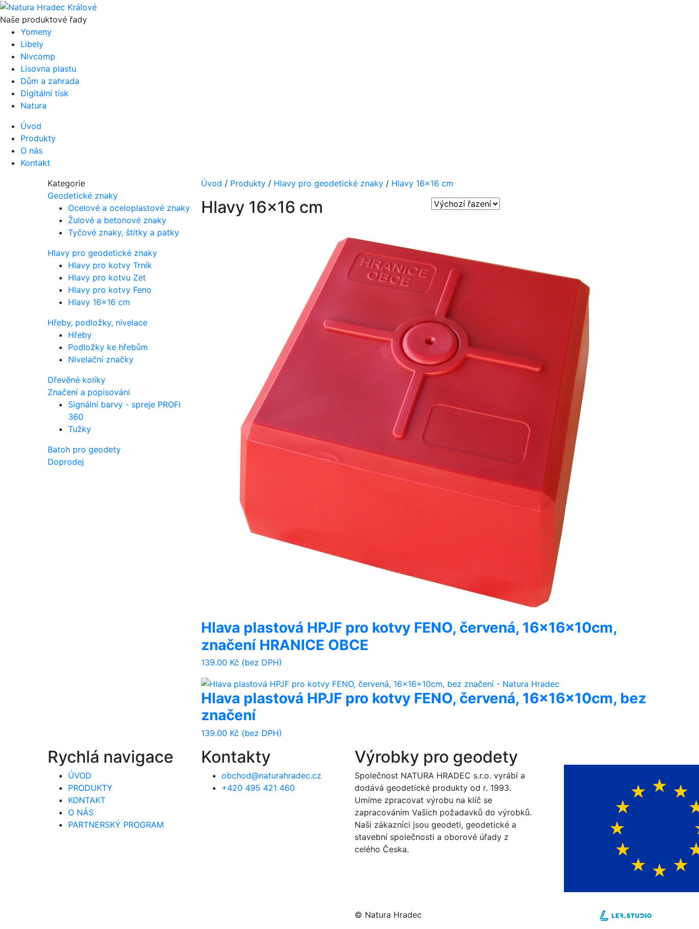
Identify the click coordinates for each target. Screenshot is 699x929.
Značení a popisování (89, 392)
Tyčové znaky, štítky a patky (123, 232)
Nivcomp (37, 56)
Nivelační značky (101, 359)
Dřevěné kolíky (76, 380)
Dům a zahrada (49, 81)
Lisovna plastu (48, 68)
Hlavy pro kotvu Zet (107, 277)
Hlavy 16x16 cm (99, 302)
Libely (31, 44)
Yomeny (36, 32)
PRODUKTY (90, 788)
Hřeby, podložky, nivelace (97, 322)
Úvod (211, 183)
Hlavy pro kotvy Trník (110, 265)
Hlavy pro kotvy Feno (109, 290)
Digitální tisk (44, 93)
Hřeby (80, 335)
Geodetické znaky (83, 195)
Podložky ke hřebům (108, 347)
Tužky (79, 429)
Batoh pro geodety (84, 449)
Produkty (248, 183)
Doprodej (66, 462)
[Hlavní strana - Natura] (48, 6)
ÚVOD (80, 775)
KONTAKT (86, 800)
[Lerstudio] (625, 915)
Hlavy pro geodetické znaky (102, 253)
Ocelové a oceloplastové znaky (129, 208)
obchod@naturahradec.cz (271, 775)
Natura (33, 105)
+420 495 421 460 (258, 788)
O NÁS (81, 812)
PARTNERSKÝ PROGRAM (116, 824)
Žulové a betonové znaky (117, 220)
